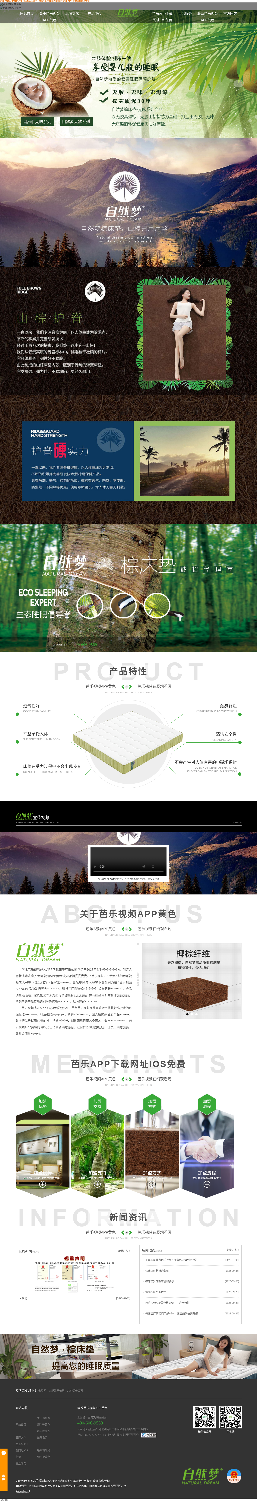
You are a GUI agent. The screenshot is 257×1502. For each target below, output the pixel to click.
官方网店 (230, 14)
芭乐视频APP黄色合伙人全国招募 (152, 1178)
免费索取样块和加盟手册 (206, 1178)
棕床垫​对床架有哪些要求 (159, 1281)
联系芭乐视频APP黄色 (207, 17)
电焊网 (42, 1390)
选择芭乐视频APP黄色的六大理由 (42, 1178)
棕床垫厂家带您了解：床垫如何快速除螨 (171, 1313)
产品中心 (94, 14)
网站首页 (27, 14)
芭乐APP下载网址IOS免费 (162, 17)
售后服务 (185, 14)
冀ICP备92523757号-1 (90, 1434)
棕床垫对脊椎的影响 (157, 1270)
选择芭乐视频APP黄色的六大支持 (97, 1178)
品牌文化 (72, 14)
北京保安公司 (75, 1390)
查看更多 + (124, 1251)
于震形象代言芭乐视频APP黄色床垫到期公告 (171, 1260)
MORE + (237, 822)
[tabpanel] (191, 981)
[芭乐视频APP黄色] (201, 1475)
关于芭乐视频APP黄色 (49, 17)
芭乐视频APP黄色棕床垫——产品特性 (167, 1302)
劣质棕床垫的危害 (155, 1292)
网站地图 (4, 1500)
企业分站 (110, 1434)
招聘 (24, 1298)
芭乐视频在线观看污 (43, 1434)
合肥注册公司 (57, 1390)
